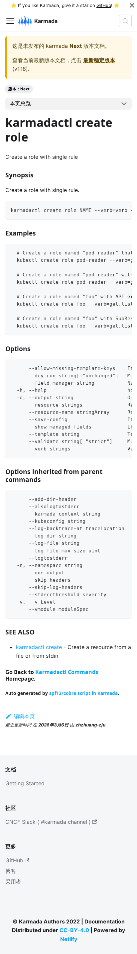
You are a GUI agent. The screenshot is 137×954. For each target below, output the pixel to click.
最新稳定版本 (99, 60)
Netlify (68, 939)
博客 (10, 871)
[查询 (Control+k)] (125, 21)
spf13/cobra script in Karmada (83, 693)
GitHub (103, 5)
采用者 (13, 881)
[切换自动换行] (111, 209)
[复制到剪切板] (123, 209)
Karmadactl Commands (66, 672)
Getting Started (25, 783)
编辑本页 (24, 716)
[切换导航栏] (10, 21)
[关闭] (132, 5)
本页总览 (20, 103)
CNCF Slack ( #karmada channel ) (48, 821)
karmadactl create (39, 647)
